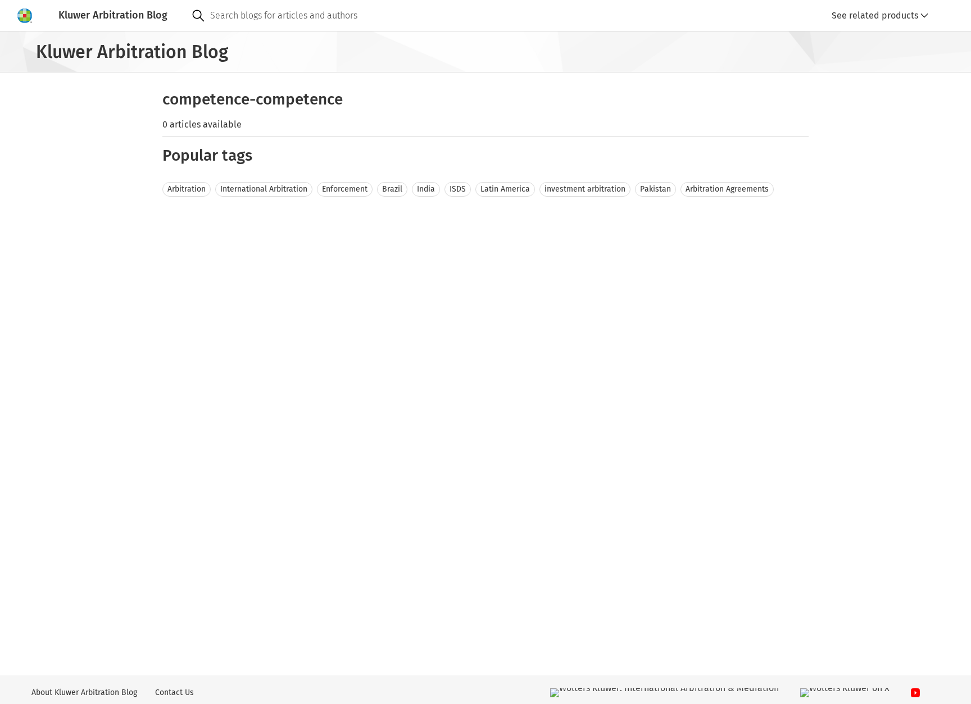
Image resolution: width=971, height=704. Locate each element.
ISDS (458, 189)
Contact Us (174, 692)
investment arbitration (585, 189)
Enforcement (344, 189)
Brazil (392, 189)
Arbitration (186, 189)
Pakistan (655, 189)
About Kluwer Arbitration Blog (84, 692)
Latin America (505, 189)
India (426, 189)
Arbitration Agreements (727, 189)
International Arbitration (263, 189)
